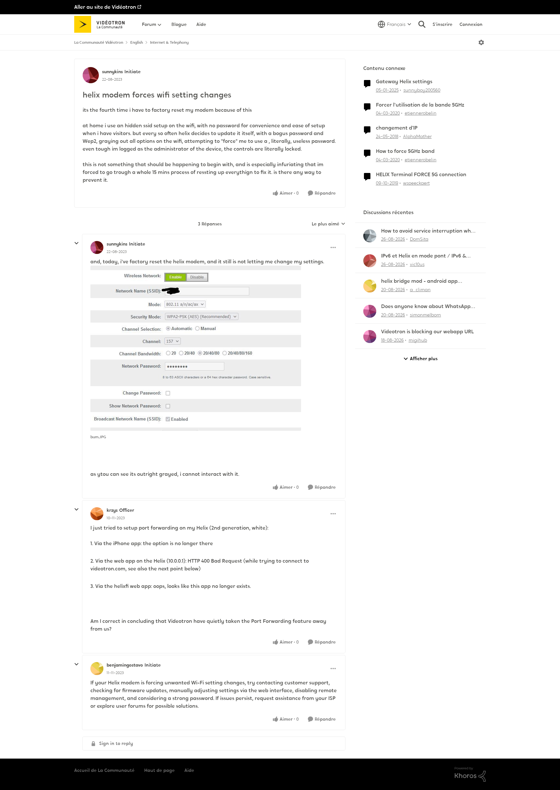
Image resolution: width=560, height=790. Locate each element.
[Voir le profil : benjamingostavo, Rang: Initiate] (96, 668)
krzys (112, 510)
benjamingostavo (125, 665)
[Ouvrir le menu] (481, 42)
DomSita (419, 239)
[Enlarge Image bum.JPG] (195, 348)
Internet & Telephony (169, 42)
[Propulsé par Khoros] (470, 774)
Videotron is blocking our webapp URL (427, 331)
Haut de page (159, 770)
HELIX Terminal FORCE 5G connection (421, 174)
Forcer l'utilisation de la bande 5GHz (420, 105)
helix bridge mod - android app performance (419, 281)
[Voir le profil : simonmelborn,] (369, 311)
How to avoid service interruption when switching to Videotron (429, 231)
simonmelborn (425, 315)
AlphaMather (417, 136)
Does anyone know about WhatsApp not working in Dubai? (426, 306)
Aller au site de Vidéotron (105, 7)
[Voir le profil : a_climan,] (369, 286)
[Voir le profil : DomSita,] (369, 235)
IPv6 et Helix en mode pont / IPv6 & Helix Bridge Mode (423, 256)
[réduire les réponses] (76, 243)
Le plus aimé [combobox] (328, 224)
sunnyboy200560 (421, 90)
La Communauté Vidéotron (98, 42)
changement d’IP (396, 128)
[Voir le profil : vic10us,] (369, 260)
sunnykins (112, 71)
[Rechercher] (422, 24)
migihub (418, 340)
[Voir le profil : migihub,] (369, 336)
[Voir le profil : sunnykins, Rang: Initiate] (91, 75)
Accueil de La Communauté (104, 770)
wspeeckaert (416, 183)
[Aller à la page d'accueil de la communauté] (101, 24)
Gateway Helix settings (404, 81)
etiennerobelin (421, 113)
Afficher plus (424, 358)
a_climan (420, 289)
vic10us (417, 264)
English (136, 42)
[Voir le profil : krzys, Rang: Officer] (96, 513)
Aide (189, 770)
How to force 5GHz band (405, 151)
